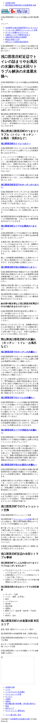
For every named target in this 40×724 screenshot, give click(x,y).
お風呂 (8, 699)
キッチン (8, 697)
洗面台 (8, 701)
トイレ (8, 690)
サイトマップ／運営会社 (15, 711)
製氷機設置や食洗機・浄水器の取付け (20, 704)
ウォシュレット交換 (13, 694)
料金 (7, 706)
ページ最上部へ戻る (13, 715)
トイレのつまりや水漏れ (15, 692)
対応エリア (9, 708)
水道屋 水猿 (10, 687)
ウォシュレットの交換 (22, 519)
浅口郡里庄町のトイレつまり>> (16, 143)
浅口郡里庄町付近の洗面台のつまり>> (19, 267)
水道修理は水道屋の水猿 (20, 719)
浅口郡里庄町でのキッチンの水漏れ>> (19, 352)
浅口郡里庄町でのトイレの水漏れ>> (18, 397)
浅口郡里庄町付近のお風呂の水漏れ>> (19, 465)
